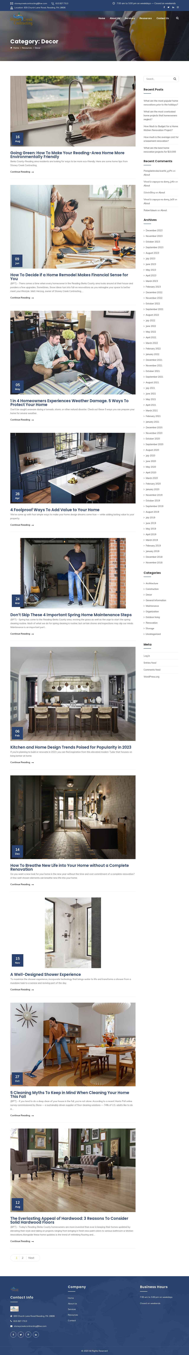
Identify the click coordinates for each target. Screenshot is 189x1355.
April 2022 (151, 337)
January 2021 (152, 421)
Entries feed (150, 662)
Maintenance (152, 605)
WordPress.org (151, 676)
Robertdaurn (150, 210)
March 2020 (152, 478)
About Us (115, 18)
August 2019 (152, 511)
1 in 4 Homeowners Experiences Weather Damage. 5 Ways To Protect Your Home (69, 402)
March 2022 (152, 343)
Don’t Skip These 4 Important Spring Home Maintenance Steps (71, 615)
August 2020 (152, 450)
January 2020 (152, 489)
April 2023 (151, 275)
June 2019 (151, 523)
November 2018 (154, 562)
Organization (152, 611)
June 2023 (151, 264)
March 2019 (152, 540)
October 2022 (153, 303)
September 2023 (154, 247)
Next (31, 1257)
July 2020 (150, 455)
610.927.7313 (62, 3)
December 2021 (154, 359)
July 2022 (150, 320)
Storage (150, 628)
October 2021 (153, 371)
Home (101, 18)
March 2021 (152, 410)
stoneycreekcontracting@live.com (30, 3)
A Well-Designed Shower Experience (45, 974)
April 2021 (151, 404)
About (147, 174)
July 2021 (150, 388)
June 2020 (151, 461)
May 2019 (151, 528)
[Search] (175, 79)
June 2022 (151, 326)
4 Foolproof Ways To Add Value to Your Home (55, 509)
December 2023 (154, 230)
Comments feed (152, 669)
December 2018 (154, 556)
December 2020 (154, 427)
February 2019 (153, 545)
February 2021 (153, 416)
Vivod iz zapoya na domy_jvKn (159, 181)
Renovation (152, 622)
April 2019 (151, 534)
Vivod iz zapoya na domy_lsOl (159, 199)
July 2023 (150, 258)
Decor (149, 594)
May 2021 (151, 399)
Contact (72, 1320)
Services (130, 18)
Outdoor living (153, 617)
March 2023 (152, 281)
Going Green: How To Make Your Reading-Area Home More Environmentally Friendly (67, 154)
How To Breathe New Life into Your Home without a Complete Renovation (69, 867)
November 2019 (154, 495)
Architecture (152, 583)
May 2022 (151, 331)
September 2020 (154, 444)
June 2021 (151, 393)
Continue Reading (20, 171)
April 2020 (151, 472)
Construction (152, 589)
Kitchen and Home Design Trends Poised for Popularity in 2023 (70, 747)
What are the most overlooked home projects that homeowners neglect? (160, 115)
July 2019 (150, 517)
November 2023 (154, 236)
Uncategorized (153, 634)
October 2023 (153, 241)
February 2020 (153, 483)
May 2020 (151, 466)
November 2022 (154, 298)
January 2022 (152, 354)
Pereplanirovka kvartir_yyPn (158, 170)
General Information (156, 600)
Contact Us (163, 18)
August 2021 (152, 382)
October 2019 (153, 500)
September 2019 (154, 506)
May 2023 (151, 269)
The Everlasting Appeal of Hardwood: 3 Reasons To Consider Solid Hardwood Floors (69, 1220)
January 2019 (152, 551)
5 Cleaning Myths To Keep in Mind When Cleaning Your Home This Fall (69, 1094)
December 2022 (154, 292)
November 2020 (154, 433)
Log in (147, 655)
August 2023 (152, 253)
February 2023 (153, 286)
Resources (146, 18)
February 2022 (153, 348)
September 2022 (154, 309)
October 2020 (153, 438)
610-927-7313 (20, 1321)
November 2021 (154, 365)
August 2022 (152, 314)
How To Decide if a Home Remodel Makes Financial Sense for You (69, 276)
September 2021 (154, 376)
